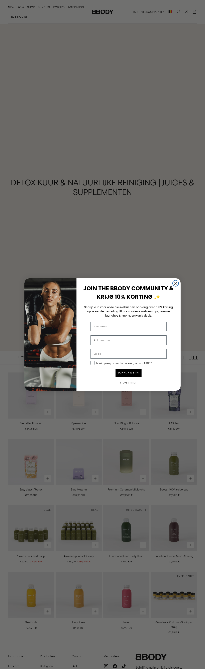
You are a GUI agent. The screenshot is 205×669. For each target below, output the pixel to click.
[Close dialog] (176, 283)
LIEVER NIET (128, 382)
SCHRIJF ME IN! (129, 372)
